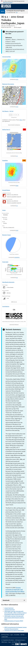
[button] (13, 68)
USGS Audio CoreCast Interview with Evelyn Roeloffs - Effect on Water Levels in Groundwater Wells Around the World (15, 612)
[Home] (6, 8)
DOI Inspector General (20, 640)
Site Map (22, 634)
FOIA (19, 642)
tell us (21, 120)
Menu (2, 11)
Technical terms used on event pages (14, 630)
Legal (11, 634)
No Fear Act (14, 642)
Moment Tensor (6, 235)
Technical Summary (9, 609)
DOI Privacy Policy (5, 634)
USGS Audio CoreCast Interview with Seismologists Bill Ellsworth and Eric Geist (14, 617)
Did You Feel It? (6, 129)
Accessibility (16, 634)
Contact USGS (5, 636)
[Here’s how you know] (14, 2)
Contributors (5, 306)
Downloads (6, 600)
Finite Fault (5, 262)
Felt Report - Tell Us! (7, 111)
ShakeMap (5, 160)
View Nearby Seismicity (8, 282)
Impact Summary (9, 608)
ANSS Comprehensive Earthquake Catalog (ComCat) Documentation (15, 628)
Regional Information (8, 84)
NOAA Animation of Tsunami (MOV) (13, 621)
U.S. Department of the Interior (7, 640)
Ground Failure (6, 190)
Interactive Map (6, 56)
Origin (4, 210)
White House (4, 642)
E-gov (9, 642)
